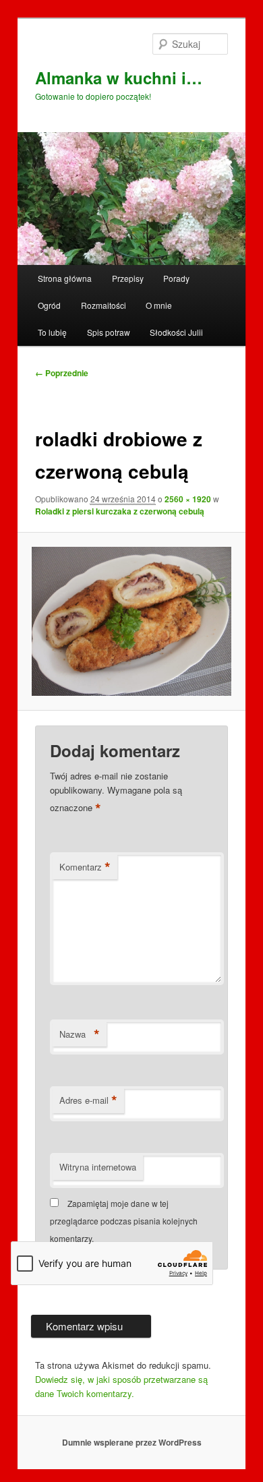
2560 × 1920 (188, 499)
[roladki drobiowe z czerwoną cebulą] (131, 621)
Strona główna (65, 278)
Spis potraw (108, 332)
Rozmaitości (103, 305)
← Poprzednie (61, 373)
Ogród (49, 305)
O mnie (159, 305)
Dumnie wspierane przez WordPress (132, 1442)
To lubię (52, 332)
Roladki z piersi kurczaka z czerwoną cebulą (119, 511)
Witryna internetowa (97, 1166)
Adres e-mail (88, 1100)
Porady (176, 278)
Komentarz (85, 867)
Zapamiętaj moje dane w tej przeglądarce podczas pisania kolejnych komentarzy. (124, 1221)
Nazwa (79, 1034)
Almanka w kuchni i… (118, 77)
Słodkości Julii (176, 332)
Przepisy (128, 278)
